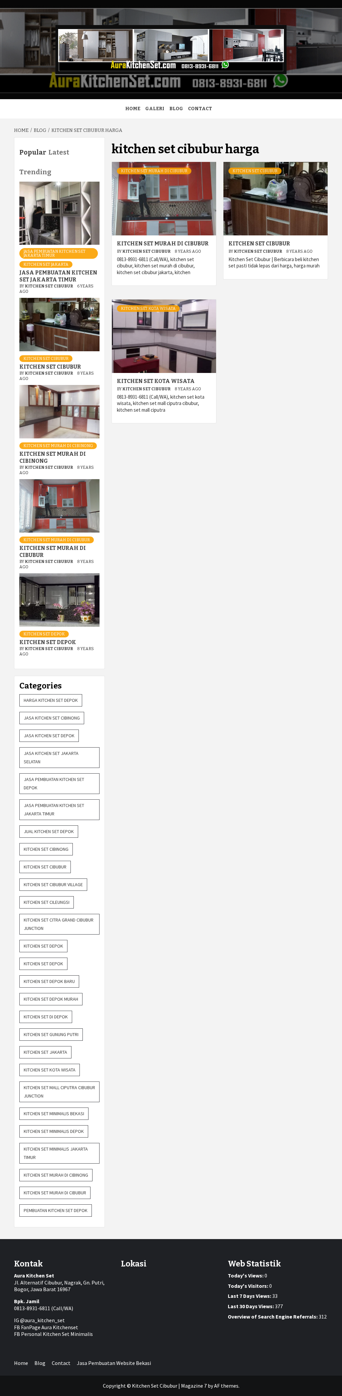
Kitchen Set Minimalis (68, 1334)
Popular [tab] (32, 152)
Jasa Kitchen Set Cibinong (52, 718)
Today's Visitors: (248, 1285)
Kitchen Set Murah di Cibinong (58, 445)
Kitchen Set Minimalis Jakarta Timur (56, 1153)
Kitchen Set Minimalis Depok (54, 1131)
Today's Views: (246, 1275)
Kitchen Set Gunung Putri (51, 1034)
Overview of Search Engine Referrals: (273, 1316)
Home (132, 109)
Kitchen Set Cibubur (146, 251)
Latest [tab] (58, 152)
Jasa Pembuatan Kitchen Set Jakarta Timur (54, 253)
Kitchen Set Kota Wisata (148, 308)
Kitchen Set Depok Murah (51, 999)
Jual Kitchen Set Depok (49, 831)
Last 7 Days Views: (250, 1295)
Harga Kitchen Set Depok (51, 700)
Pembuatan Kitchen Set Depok (56, 1210)
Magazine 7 (194, 1385)
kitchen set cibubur (255, 171)
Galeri (154, 109)
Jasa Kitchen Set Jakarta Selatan (51, 757)
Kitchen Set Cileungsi (46, 902)
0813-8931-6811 (32, 1308)
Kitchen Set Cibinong (46, 849)
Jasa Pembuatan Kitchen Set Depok (54, 783)
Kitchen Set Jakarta (45, 264)
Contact (200, 109)
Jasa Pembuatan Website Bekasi (114, 1363)
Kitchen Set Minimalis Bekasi (54, 1114)
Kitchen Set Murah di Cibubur (154, 171)
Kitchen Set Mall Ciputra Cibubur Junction (59, 1091)
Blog (176, 109)
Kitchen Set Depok (44, 634)
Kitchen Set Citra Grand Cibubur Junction (59, 924)
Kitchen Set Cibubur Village (53, 884)
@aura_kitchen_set (42, 1320)
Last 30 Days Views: (251, 1306)
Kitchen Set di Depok (46, 1017)
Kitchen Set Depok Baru (49, 981)
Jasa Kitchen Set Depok (49, 736)
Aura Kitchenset (59, 1327)
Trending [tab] (35, 172)
